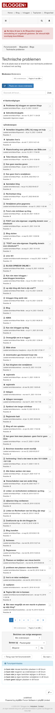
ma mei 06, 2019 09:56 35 (35, 563)
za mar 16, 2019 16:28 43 (35, 610)
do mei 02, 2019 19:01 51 (32, 580)
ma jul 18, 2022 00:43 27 (29, 186)
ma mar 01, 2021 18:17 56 (32, 402)
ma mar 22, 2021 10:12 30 (32, 367)
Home (10, 12)
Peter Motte (20, 268)
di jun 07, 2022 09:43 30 (30, 196)
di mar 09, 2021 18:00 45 (31, 387)
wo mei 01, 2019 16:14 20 (31, 587)
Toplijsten (37, 12)
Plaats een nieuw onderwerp (20, 85)
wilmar (18, 367)
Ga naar (46, 656)
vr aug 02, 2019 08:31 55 (30, 533)
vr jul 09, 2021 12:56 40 (34, 340)
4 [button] (23, 620)
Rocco (18, 503)
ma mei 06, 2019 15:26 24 (31, 553)
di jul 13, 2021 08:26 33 (34, 320)
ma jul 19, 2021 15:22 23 (34, 281)
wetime (18, 419)
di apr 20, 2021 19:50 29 (34, 357)
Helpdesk (33, 706)
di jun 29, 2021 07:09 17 (36, 350)
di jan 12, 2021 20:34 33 (31, 419)
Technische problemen (21, 59)
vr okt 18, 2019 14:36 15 (30, 523)
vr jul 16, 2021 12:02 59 (34, 300)
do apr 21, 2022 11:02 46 (38, 206)
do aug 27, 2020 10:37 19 (31, 474)
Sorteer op (19, 642)
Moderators (16, 74)
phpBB (18, 700)
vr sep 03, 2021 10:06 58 (30, 236)
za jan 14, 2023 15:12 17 (30, 167)
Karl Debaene (21, 570)
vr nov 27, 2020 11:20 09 (30, 441)
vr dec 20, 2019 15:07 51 (30, 493)
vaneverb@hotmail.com (24, 595)
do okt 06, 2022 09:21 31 (30, 177)
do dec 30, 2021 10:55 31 (31, 214)
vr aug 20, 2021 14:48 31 (39, 258)
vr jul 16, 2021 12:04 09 (34, 291)
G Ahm (18, 429)
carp (18, 186)
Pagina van (34, 78)
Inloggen (26, 12)
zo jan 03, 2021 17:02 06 (31, 429)
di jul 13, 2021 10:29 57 (30, 108)
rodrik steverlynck (22, 258)
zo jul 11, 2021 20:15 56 (34, 330)
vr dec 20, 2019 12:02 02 (31, 503)
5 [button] (28, 620)
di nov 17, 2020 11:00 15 (30, 464)
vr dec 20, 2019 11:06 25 (30, 513)
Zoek (49, 92)
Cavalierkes (20, 610)
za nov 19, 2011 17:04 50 (31, 152)
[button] (43, 620)
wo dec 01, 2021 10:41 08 (31, 226)
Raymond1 (20, 132)
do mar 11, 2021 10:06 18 (31, 377)
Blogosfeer (49, 12)
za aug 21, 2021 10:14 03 (31, 248)
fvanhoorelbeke (21, 206)
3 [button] (19, 620)
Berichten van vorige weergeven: (27, 636)
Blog (18, 12)
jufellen (19, 580)
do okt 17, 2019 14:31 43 (30, 142)
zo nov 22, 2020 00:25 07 (30, 451)
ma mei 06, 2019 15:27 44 (31, 543)
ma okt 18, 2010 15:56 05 (31, 159)
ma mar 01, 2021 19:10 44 (32, 394)
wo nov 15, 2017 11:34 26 (31, 115)
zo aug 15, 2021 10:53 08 (35, 268)
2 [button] (15, 620)
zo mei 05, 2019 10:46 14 (37, 570)
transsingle (20, 357)
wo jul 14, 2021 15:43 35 (34, 310)
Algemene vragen (17, 118)
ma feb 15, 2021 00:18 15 (30, 409)
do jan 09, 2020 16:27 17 (30, 483)
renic (18, 409)
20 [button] (38, 620)
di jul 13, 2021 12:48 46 (34, 132)
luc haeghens (21, 350)
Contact (40, 706)
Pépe (18, 108)
